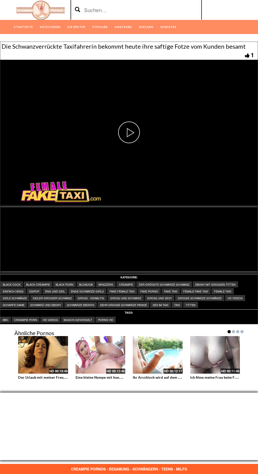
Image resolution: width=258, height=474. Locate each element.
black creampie (38, 284)
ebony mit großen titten (215, 284)
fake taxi (170, 291)
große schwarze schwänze (200, 298)
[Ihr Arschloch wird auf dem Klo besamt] (158, 354)
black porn (64, 284)
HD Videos (235, 298)
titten (191, 305)
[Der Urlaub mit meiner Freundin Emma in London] (43, 354)
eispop (34, 291)
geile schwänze (15, 298)
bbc (5, 320)
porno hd (105, 320)
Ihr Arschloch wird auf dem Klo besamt (165, 377)
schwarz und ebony (45, 305)
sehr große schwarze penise (123, 305)
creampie (126, 284)
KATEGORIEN (50, 26)
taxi (177, 305)
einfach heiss (13, 291)
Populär (100, 26)
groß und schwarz (125, 298)
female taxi (222, 291)
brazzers (106, 284)
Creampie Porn (25, 320)
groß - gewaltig (91, 298)
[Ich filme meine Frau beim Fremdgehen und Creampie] (215, 354)
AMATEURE (123, 26)
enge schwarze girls (87, 291)
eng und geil (55, 291)
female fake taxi (195, 291)
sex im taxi (160, 305)
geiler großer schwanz (52, 298)
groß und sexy (159, 298)
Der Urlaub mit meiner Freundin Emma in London (58, 377)
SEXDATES (168, 26)
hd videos (50, 320)
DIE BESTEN (76, 26)
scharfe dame (13, 305)
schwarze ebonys (80, 305)
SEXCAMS (146, 26)
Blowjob (86, 284)
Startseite (23, 26)
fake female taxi (122, 291)
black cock (11, 284)
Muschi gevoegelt (78, 320)
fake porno (149, 291)
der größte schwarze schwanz (164, 284)
